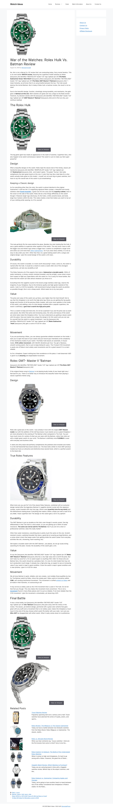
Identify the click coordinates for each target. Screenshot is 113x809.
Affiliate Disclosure (86, 31)
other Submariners (37, 250)
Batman (31, 371)
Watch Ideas (16, 4)
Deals (67, 4)
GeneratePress (66, 806)
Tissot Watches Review (39, 712)
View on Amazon (43, 149)
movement (14, 591)
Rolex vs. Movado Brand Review (42, 739)
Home (50, 4)
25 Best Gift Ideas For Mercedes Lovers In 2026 (25, 798)
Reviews (57, 4)
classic (19, 794)
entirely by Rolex (61, 580)
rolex (30, 794)
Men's (13, 792)
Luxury (18, 792)
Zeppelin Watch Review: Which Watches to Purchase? (49, 765)
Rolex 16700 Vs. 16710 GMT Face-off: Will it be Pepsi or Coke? (29, 796)
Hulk (22, 794)
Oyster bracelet (25, 191)
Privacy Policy (84, 28)
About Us (88, 4)
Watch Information (77, 4)
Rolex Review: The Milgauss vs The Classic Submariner (50, 726)
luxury (26, 794)
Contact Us (98, 4)
